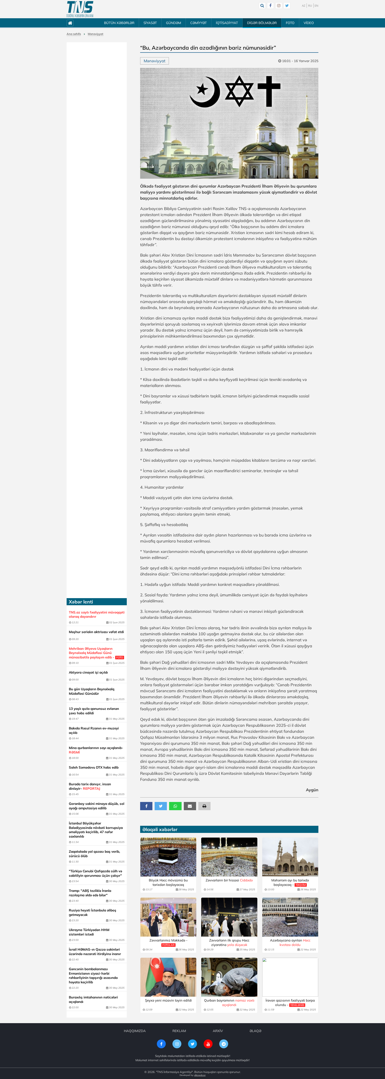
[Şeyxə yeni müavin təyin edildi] (168, 977)
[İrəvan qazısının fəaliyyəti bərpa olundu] (290, 977)
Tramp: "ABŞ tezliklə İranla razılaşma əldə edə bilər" (90, 893)
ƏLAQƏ (255, 1031)
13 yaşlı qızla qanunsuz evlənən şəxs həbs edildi (94, 711)
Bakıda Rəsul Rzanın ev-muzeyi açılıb (94, 730)
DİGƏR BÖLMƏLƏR (262, 23)
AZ (303, 6)
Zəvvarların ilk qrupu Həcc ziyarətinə (229, 942)
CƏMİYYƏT (198, 23)
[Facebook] (270, 5)
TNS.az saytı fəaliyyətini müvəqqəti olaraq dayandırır (97, 614)
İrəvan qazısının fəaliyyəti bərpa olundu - (290, 1002)
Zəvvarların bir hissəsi (229, 880)
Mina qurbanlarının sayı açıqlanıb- (96, 750)
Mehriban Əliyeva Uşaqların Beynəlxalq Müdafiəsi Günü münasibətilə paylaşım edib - (96, 652)
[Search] (262, 5)
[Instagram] (278, 5)
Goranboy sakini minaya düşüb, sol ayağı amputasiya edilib (96, 806)
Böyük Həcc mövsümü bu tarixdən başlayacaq (168, 882)
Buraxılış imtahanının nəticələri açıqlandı (93, 999)
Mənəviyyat (95, 34)
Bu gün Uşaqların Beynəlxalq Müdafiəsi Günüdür (91, 691)
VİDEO (309, 23)
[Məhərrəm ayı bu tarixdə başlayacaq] (290, 857)
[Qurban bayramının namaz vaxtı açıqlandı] (229, 977)
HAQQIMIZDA (135, 1031)
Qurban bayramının (229, 1002)
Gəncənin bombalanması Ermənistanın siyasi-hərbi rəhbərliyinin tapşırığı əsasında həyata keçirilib (93, 975)
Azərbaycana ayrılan (290, 942)
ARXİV (218, 1031)
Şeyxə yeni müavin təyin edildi (168, 1000)
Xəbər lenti (81, 602)
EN (316, 6)
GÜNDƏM (173, 23)
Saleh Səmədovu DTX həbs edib (94, 767)
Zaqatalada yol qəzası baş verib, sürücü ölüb (94, 853)
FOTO (290, 23)
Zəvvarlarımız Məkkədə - (168, 942)
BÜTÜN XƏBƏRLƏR (119, 23)
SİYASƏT (150, 23)
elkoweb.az (200, 1075)
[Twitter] (287, 5)
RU (310, 6)
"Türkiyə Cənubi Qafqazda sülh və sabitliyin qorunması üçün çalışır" (95, 873)
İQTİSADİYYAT (227, 23)
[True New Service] (80, 9)
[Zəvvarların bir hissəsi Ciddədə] (229, 857)
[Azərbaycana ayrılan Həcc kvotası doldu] (290, 917)
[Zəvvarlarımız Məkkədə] (168, 917)
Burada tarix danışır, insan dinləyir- (90, 786)
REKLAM (179, 1031)
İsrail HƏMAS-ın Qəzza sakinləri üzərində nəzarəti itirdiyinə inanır (95, 951)
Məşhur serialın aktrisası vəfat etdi (96, 632)
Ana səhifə (74, 34)
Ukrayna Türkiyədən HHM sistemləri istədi (89, 932)
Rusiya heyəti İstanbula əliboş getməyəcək (92, 912)
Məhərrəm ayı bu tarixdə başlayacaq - (290, 882)
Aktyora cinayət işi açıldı (88, 672)
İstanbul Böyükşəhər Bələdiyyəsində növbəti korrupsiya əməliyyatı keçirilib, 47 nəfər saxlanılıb (96, 829)
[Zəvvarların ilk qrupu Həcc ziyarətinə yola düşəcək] (229, 917)
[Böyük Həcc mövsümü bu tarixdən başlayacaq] (168, 857)
